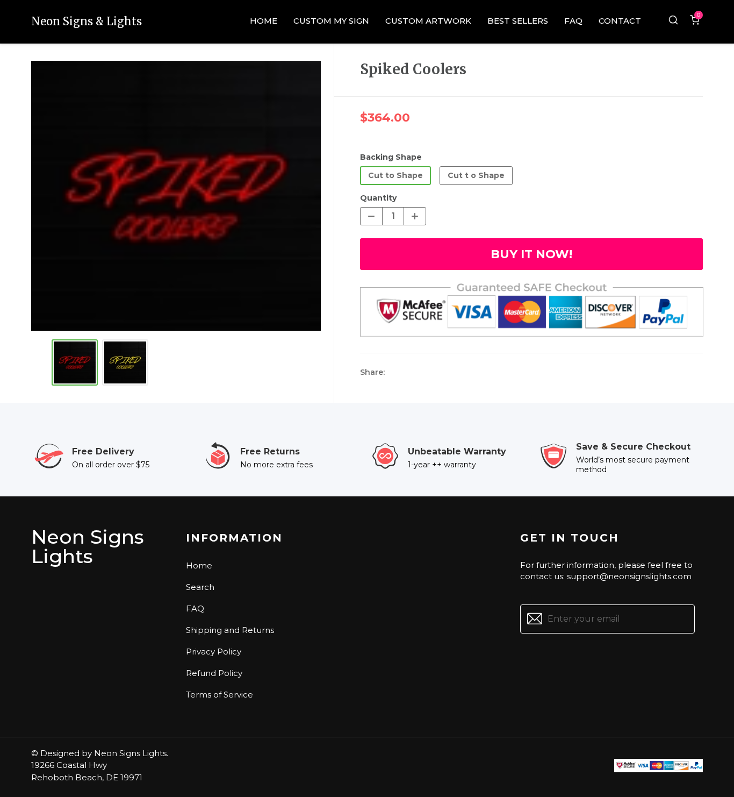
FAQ (195, 608)
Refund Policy (214, 673)
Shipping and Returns (230, 630)
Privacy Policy (213, 651)
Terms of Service (219, 694)
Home (199, 565)
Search (200, 587)
